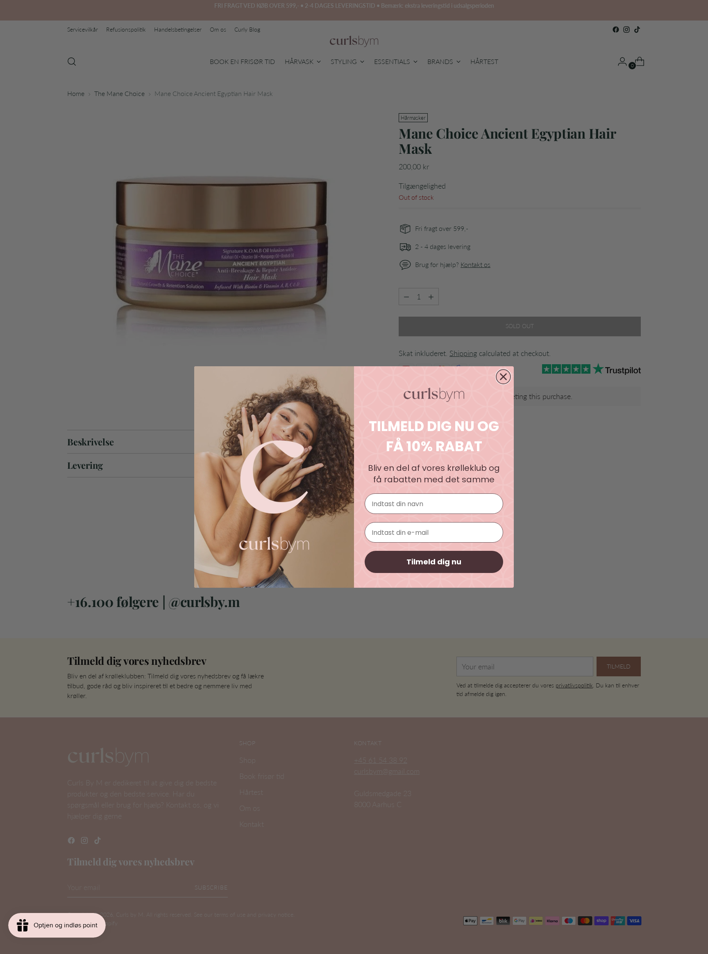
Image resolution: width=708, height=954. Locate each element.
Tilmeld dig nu (433, 562)
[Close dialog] (503, 377)
